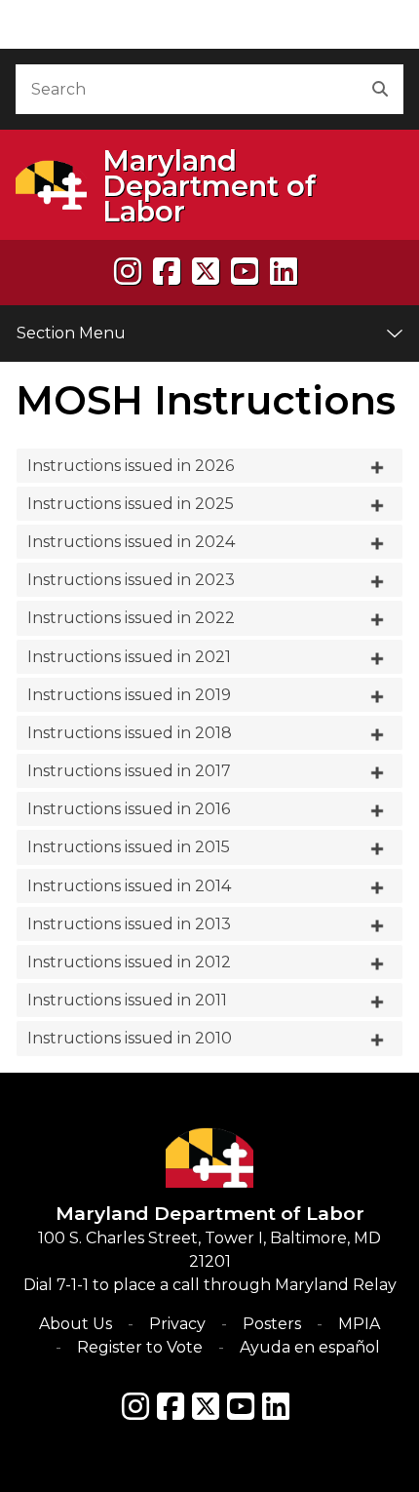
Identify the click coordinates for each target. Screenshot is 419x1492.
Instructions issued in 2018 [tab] (129, 733)
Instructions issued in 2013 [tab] (129, 924)
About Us (75, 1324)
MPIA (359, 1324)
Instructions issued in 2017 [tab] (129, 771)
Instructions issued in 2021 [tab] (129, 657)
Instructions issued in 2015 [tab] (128, 847)
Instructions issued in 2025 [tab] (130, 503)
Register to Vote (140, 1347)
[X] (205, 272)
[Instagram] (127, 272)
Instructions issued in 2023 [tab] (131, 579)
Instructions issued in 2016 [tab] (128, 809)
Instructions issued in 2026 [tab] (130, 465)
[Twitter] (205, 1406)
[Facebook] (166, 272)
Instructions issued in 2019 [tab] (129, 695)
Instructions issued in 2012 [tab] (129, 962)
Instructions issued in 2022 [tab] (131, 618)
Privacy (177, 1324)
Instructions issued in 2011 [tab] (127, 1000)
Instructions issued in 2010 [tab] (129, 1038)
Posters (272, 1324)
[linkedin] (283, 272)
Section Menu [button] (71, 333)
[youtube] (244, 272)
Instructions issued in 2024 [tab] (131, 541)
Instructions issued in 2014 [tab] (129, 886)
